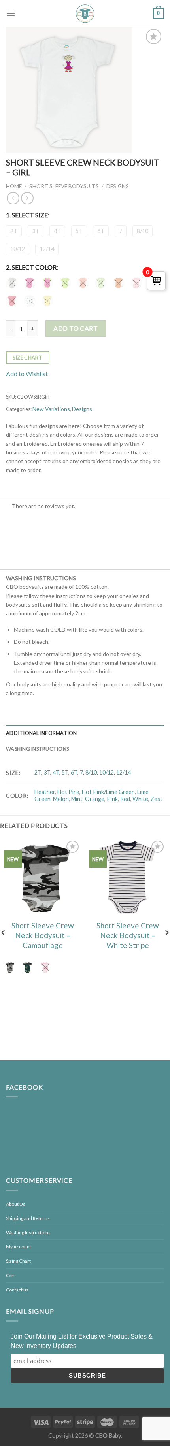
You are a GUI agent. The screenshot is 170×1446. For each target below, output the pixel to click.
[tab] (85, 733)
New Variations (51, 408)
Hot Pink (68, 791)
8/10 (142, 231)
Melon (61, 799)
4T (57, 231)
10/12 (17, 248)
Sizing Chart (18, 1261)
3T (35, 231)
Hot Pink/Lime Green (108, 791)
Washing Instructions (37, 749)
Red (125, 799)
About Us (15, 1204)
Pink (112, 799)
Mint (77, 799)
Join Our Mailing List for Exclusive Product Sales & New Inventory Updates (82, 1341)
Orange (94, 799)
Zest (156, 799)
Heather (44, 791)
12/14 (47, 248)
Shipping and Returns (28, 1218)
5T (79, 231)
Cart (10, 1275)
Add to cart (75, 328)
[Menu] (10, 13)
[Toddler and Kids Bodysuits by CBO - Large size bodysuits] (85, 13)
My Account (18, 1247)
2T (13, 231)
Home (14, 186)
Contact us (17, 1290)
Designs (117, 186)
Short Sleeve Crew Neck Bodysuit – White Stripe (127, 935)
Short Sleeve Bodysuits (64, 186)
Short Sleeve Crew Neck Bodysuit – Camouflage (42, 935)
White (140, 799)
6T (100, 231)
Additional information (41, 733)
